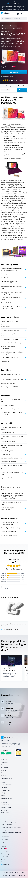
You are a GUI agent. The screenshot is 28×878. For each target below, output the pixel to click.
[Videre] (25, 668)
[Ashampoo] (7, 737)
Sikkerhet (3, 770)
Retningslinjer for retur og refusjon (11, 832)
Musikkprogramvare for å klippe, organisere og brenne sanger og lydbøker (11, 674)
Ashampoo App (5, 854)
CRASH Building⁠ (6, 798)
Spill (2, 773)
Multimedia (4, 762)
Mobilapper (4, 775)
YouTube (22, 875)
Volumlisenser (5, 805)
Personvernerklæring (7, 824)
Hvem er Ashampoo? (7, 785)
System (3, 765)
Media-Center (5, 813)
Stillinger (3, 793)
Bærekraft (4, 787)
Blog (5, 875)
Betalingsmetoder (6, 830)
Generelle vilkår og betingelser (9, 822)
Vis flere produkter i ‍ (15, 86)
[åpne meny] (25, 14)
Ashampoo (5, 865)
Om (2, 819)
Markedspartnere (6, 807)
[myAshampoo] (18, 14)
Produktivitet (5, 767)
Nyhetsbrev (4, 862)
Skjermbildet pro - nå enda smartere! (13, 6)
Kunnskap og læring (6, 778)
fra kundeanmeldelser (18, 80)
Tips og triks (4, 859)
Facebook (13, 875)
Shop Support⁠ (5, 842)
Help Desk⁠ (4, 839)
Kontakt (3, 795)
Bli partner (4, 810)
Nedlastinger (4, 851)
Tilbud (4, 848)
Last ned (15, 72)
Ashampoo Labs (5, 790)
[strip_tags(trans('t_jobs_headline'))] (18, 753)
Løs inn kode (4, 856)
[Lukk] (26, 1)
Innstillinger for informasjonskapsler (11, 827)
